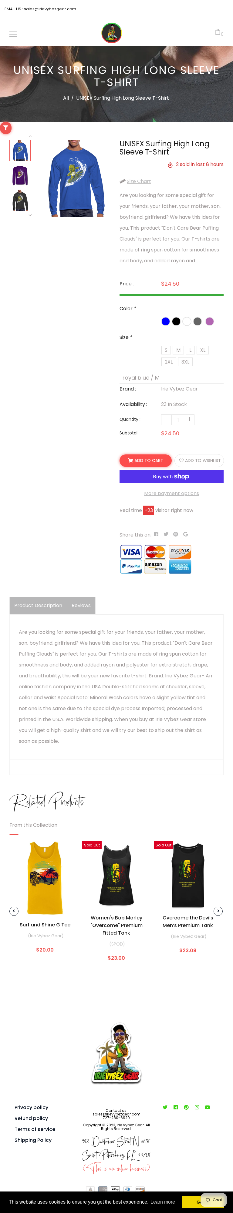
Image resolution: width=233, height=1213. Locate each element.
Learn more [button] (162, 1202)
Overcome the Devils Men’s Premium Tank (188, 921)
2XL (169, 361)
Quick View (44, 906)
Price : (127, 283)
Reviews (81, 605)
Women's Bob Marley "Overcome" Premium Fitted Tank (116, 925)
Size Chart (139, 181)
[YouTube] (207, 1107)
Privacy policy (31, 1107)
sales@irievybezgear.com (49, 9)
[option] (75, 178)
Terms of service (35, 1129)
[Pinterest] (186, 1107)
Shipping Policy (33, 1140)
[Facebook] (176, 1107)
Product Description (38, 605)
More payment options (171, 493)
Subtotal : (130, 433)
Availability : (133, 404)
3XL (185, 361)
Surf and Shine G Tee (45, 924)
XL (202, 350)
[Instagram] (197, 1107)
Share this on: (135, 534)
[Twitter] (165, 1107)
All (66, 98)
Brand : (128, 388)
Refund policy (31, 1118)
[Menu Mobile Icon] (13, 34)
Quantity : (130, 419)
